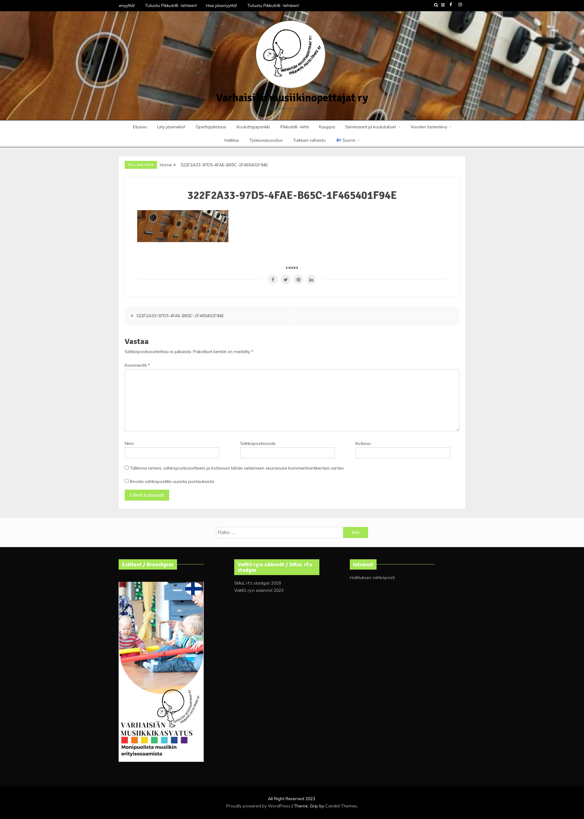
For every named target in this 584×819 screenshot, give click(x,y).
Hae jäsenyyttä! (219, 5)
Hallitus (231, 140)
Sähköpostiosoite (258, 443)
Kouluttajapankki (253, 127)
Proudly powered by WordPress (259, 806)
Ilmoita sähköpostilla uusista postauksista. (172, 481)
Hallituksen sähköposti (372, 577)
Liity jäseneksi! (171, 127)
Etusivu (140, 127)
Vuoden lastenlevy (429, 127)
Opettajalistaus (211, 127)
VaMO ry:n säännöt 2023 (258, 590)
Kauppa (327, 127)
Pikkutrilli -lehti (294, 127)
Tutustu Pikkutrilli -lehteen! (168, 5)
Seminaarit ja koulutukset (370, 127)
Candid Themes (341, 806)
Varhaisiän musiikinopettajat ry (292, 97)
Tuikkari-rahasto (309, 140)
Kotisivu (363, 443)
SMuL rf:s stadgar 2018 (257, 583)
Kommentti (137, 365)
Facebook (451, 4)
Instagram (460, 4)
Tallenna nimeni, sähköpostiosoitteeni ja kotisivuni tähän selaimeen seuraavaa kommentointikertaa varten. (237, 468)
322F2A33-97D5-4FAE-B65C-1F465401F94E (180, 315)
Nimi (129, 443)
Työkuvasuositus (266, 140)
